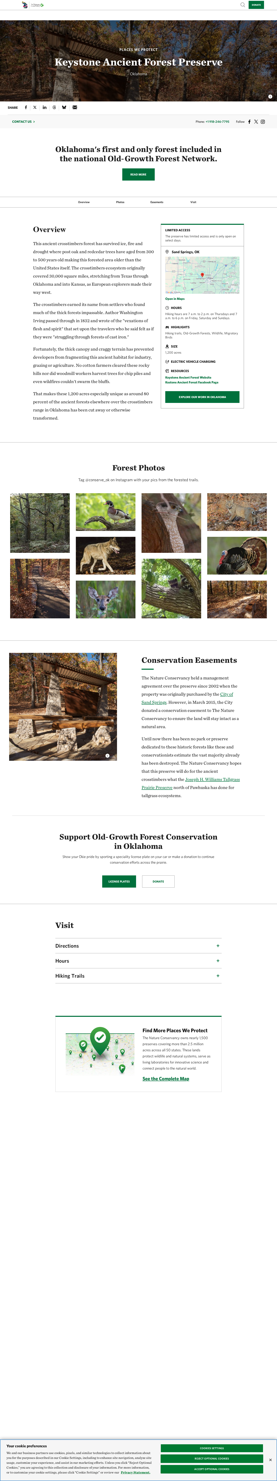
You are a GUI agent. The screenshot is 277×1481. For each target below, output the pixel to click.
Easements (156, 202)
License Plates (119, 881)
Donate (256, 4)
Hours (62, 961)
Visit (193, 202)
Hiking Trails (70, 976)
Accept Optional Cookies (211, 1469)
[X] (35, 108)
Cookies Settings (212, 1448)
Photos (120, 202)
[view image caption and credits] (270, 95)
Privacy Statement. (135, 1472)
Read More (138, 174)
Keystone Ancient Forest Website (188, 377)
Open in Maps (175, 298)
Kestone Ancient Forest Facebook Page (191, 382)
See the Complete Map (166, 1078)
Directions (67, 946)
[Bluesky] (64, 108)
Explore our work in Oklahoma (202, 397)
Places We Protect (138, 49)
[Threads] (54, 108)
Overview (84, 202)
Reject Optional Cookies (212, 1458)
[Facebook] (26, 108)
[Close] (270, 1459)
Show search (242, 4)
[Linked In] (44, 108)
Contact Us (22, 121)
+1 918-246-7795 (217, 121)
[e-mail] (75, 108)
